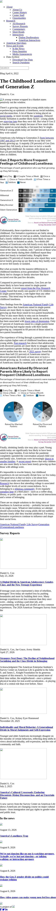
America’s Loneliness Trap (14, 836)
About (9, 7)
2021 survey (35, 351)
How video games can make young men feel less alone (28, 897)
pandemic (38, 116)
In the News (18, 48)
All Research (18, 23)
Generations (7, 527)
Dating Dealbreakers (29, 37)
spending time (7, 491)
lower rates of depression (37, 321)
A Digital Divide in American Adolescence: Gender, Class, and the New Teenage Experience (27, 583)
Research (10, 20)
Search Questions (21, 62)
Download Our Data (22, 59)
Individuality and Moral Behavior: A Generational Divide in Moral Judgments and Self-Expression (26, 728)
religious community (25, 489)
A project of (6, 906)
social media (6, 116)
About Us (17, 9)
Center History (19, 12)
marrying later (10, 121)
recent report (25, 461)
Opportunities (19, 18)
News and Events (14, 45)
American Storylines (16, 43)
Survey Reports (20, 26)
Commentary (18, 29)
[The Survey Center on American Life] (1, 1)
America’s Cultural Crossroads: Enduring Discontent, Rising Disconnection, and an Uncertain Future (27, 795)
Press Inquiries (19, 51)
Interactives (18, 34)
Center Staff (18, 15)
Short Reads (18, 32)
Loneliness (18, 527)
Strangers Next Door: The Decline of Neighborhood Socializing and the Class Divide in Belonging (27, 659)
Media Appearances (22, 54)
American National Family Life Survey (19, 524)
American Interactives (29, 40)
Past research (20, 343)
